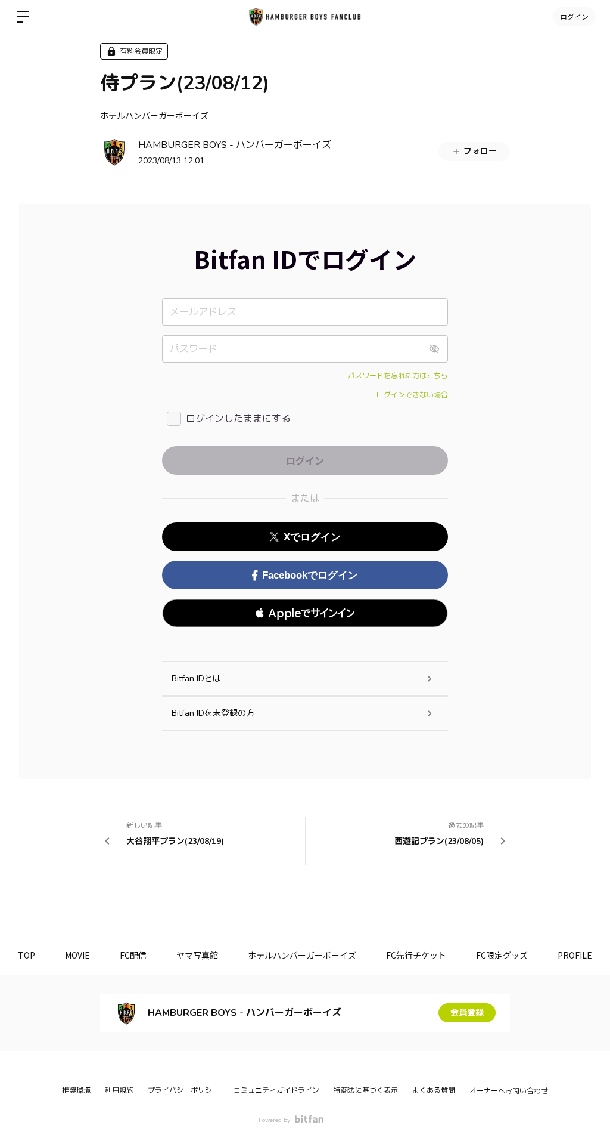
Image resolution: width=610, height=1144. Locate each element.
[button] (305, 613)
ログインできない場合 (412, 395)
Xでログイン (312, 537)
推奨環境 (76, 1090)
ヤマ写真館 (197, 955)
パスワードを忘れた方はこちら (398, 376)
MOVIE (77, 955)
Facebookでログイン (310, 575)
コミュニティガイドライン (276, 1090)
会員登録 (467, 1012)
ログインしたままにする (238, 418)
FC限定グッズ (502, 955)
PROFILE (575, 955)
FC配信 (133, 955)
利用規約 (119, 1090)
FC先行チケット (416, 955)
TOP (26, 955)
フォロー (480, 151)
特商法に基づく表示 (366, 1090)
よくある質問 (433, 1090)
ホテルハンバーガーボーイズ (154, 115)
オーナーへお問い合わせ (508, 1090)
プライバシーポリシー (183, 1090)
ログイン (574, 16)
